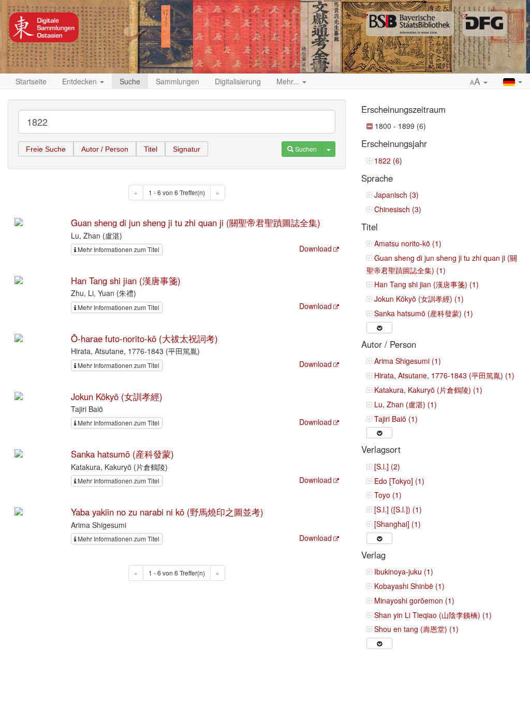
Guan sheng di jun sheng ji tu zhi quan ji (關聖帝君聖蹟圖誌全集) (195, 222)
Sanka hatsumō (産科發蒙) (122, 454)
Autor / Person (104, 149)
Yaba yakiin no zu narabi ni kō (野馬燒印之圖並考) (167, 512)
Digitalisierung (238, 81)
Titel (150, 149)
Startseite (31, 81)
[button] (478, 81)
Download (315, 248)
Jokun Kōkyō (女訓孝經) (117, 396)
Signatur (186, 149)
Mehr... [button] (288, 81)
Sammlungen (177, 81)
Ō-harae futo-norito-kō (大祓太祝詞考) (144, 338)
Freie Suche (46, 149)
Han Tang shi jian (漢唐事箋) (126, 280)
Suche (130, 81)
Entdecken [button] (80, 81)
